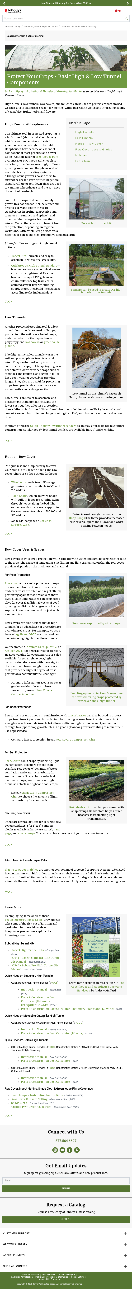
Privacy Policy (48, 1275)
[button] (4, 3)
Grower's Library (12, 26)
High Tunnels (84, 132)
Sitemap (78, 1284)
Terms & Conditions (30, 1275)
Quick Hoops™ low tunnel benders (53, 425)
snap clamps (26, 833)
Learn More (83, 161)
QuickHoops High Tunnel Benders (34, 265)
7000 (78, 1022)
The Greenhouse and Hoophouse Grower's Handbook (97, 986)
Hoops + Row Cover (89, 143)
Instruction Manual (44, 1029)
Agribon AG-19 (14, 650)
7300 (51, 1047)
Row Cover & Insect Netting (43, 1099)
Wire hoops (19, 482)
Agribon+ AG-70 (25, 634)
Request (66, 1219)
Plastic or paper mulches (21, 869)
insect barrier (77, 715)
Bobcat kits (18, 256)
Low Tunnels (84, 138)
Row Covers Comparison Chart (76, 739)
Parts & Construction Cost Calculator (49, 1060)
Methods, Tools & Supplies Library (40, 26)
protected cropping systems (23, 919)
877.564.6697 (66, 1141)
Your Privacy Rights (66, 1275)
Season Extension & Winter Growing (79, 26)
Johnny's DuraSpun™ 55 (41, 647)
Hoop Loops (77, 518)
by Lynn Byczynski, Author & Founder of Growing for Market (43, 91)
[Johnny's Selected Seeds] (13, 11)
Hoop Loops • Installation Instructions (47, 1095)
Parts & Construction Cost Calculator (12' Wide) (56, 1033)
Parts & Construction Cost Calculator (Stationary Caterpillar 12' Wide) (38, 1001)
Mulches (81, 155)
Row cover (12, 583)
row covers (32, 342)
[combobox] (66, 18)
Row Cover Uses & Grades (93, 149)
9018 (54, 982)
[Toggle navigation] (124, 11)
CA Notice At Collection (22, 1277)
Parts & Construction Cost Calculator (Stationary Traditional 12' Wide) (71, 1008)
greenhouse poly (47, 156)
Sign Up (66, 1188)
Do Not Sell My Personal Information (51, 1277)
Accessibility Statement (49, 1279)
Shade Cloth (32, 1103)
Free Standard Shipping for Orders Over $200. (65, 3)
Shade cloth (12, 761)
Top (8, 301)
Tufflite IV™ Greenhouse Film (45, 1106)
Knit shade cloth (80, 807)
